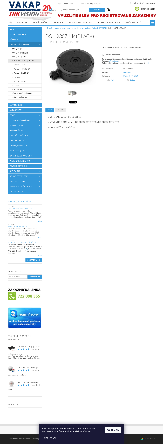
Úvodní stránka (11, 22)
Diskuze (60, 110)
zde (148, 63)
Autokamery (16, 110)
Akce (12, 29)
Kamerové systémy (19, 44)
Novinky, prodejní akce (21, 201)
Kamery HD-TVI (19, 57)
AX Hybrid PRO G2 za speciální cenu (22, 242)
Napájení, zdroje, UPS (21, 156)
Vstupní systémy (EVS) (21, 186)
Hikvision (127, 72)
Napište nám (40, 22)
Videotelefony (17, 181)
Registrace (150, 3)
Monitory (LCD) (17, 151)
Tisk (112, 80)
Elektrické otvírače (20, 120)
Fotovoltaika (17, 125)
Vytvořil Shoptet (149, 439)
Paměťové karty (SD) (20, 161)
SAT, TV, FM (15, 171)
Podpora (58, 22)
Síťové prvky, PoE (19, 176)
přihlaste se (113, 61)
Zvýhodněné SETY (21, 97)
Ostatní (17, 77)
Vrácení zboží (133, 22)
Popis (49, 110)
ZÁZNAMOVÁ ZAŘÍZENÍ (22, 94)
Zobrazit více (34, 260)
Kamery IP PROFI (20, 53)
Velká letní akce (18, 34)
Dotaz (132, 80)
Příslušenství (19, 82)
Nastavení (50, 438)
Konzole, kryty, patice (23, 61)
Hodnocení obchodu (80, 22)
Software (17, 90)
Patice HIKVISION (21, 73)
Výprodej (14, 39)
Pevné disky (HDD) (18, 166)
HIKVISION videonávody (17, 226)
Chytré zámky (17, 141)
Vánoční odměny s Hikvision (20, 208)
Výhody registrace (109, 22)
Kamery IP (17, 49)
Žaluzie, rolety (18, 191)
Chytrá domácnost (20, 135)
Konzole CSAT (20, 65)
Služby (15, 86)
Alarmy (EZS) (16, 105)
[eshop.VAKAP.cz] (32, 11)
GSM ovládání (17, 130)
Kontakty (22, 22)
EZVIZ (12, 115)
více (40, 221)
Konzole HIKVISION (22, 69)
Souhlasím (113, 430)
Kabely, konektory (19, 146)
